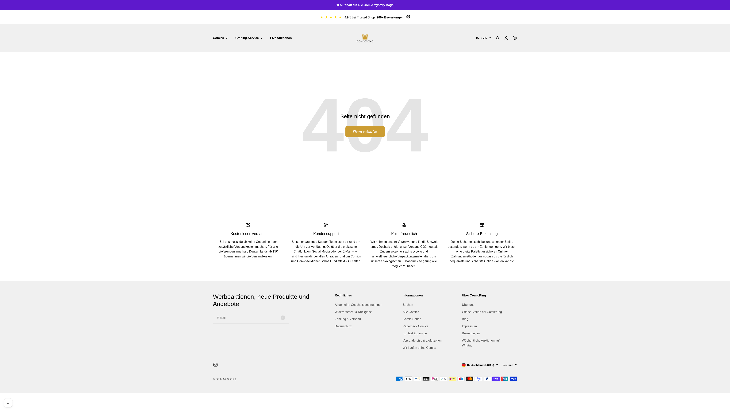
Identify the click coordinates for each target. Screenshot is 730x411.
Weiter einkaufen (365, 131)
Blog (465, 319)
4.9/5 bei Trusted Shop (360, 17)
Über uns (468, 304)
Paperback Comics (415, 326)
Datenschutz (343, 326)
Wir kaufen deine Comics (419, 347)
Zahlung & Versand (348, 319)
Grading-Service (247, 38)
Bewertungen (471, 333)
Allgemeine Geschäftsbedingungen (358, 304)
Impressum (469, 326)
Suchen (408, 304)
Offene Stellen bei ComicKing (482, 312)
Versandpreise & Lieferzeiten (422, 340)
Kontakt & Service (415, 333)
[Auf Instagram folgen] (215, 364)
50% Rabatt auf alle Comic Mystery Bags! (365, 5)
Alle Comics (411, 312)
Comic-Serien (412, 319)
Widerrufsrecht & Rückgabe (353, 312)
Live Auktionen (281, 38)
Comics (218, 38)
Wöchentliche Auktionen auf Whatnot (481, 343)
